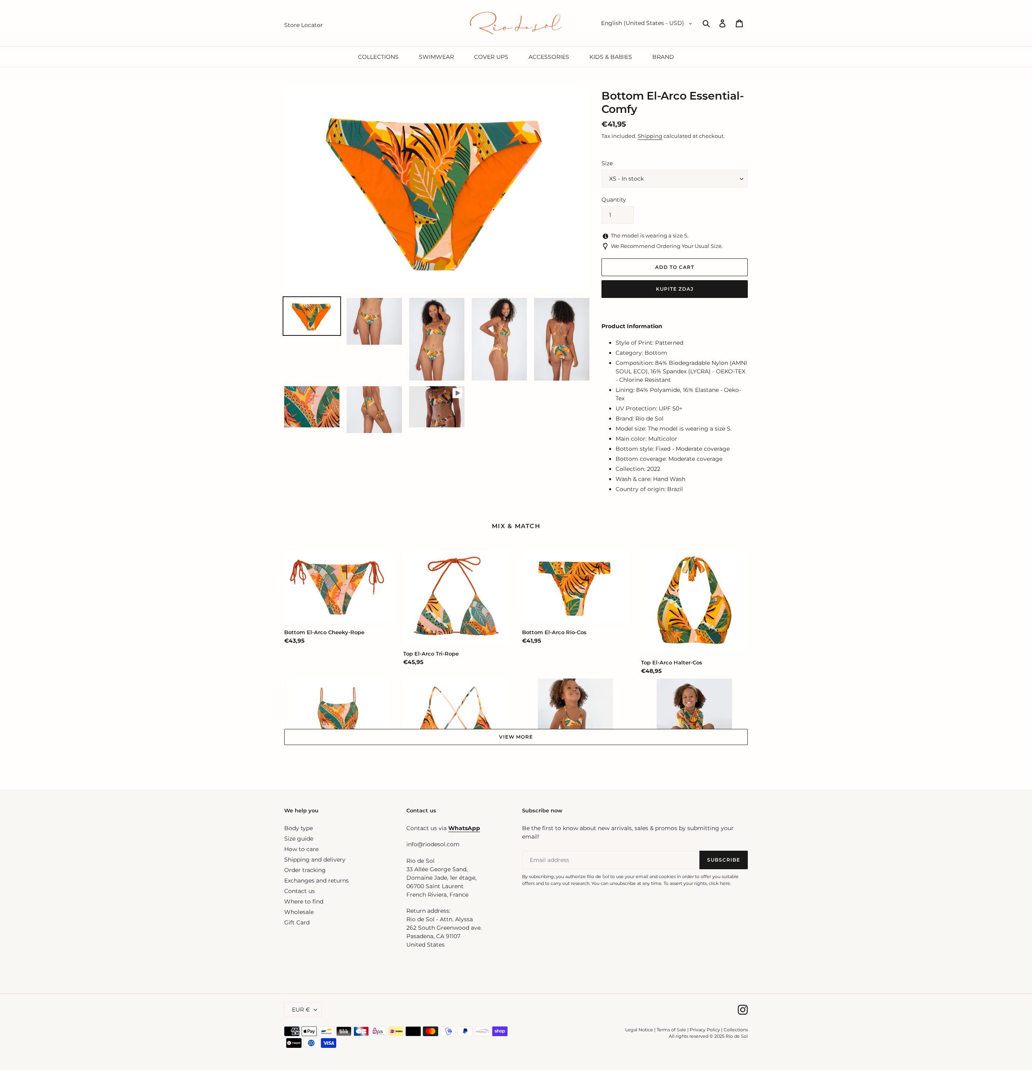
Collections (736, 1030)
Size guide (298, 838)
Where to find (303, 901)
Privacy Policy (705, 1030)
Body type (298, 828)
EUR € (301, 1009)
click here (719, 883)
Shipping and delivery (314, 859)
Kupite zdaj (674, 289)
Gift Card (297, 922)
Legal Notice (639, 1030)
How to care (301, 849)
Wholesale (299, 912)
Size (607, 163)
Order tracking (305, 870)
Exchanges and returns (316, 880)
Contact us (299, 891)
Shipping (650, 136)
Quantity (613, 199)
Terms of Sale (671, 1030)
